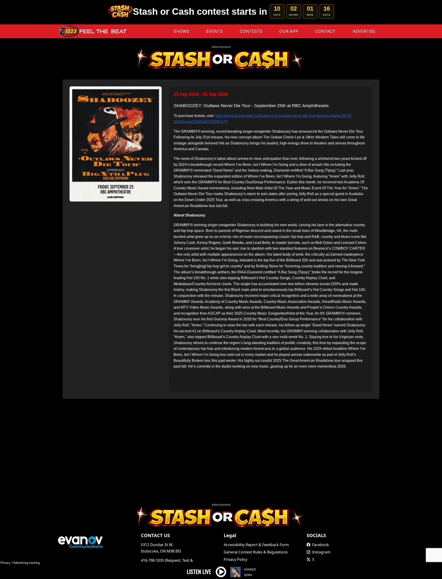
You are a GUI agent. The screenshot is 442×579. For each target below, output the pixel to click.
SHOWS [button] (181, 31)
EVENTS (214, 31)
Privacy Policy (235, 559)
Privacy (5, 562)
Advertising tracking (26, 562)
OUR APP (288, 31)
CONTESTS (251, 31)
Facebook (320, 544)
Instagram (321, 552)
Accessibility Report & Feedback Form (256, 544)
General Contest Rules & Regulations (256, 552)
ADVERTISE (363, 31)
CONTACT (325, 31)
